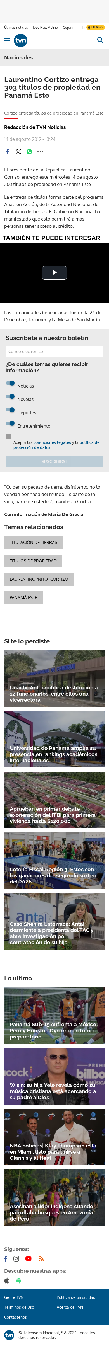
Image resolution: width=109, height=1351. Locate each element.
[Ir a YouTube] (29, 1258)
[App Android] (19, 1280)
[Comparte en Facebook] (7, 151)
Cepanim (69, 27)
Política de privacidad (76, 1297)
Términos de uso (19, 1307)
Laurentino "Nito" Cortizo (39, 579)
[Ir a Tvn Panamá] (52, 40)
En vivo (97, 27)
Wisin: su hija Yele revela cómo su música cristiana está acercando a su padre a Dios (53, 1091)
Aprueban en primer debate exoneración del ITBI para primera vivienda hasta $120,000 (53, 815)
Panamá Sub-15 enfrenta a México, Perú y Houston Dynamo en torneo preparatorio (54, 1030)
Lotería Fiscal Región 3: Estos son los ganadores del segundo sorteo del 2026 (53, 875)
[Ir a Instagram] (17, 1258)
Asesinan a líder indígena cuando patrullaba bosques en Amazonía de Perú (51, 1212)
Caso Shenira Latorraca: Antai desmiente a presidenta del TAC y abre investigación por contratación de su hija (51, 933)
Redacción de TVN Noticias (35, 127)
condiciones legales (52, 442)
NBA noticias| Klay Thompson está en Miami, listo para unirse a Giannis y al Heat (53, 1151)
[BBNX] (9, 1335)
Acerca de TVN (70, 1307)
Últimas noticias (16, 27)
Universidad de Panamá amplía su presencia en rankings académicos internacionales (53, 754)
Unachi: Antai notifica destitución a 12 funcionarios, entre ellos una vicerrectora (54, 693)
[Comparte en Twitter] (18, 151)
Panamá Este (23, 597)
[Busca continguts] (100, 40)
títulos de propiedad (33, 560)
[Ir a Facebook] (6, 1258)
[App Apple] (7, 1280)
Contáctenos (15, 1317)
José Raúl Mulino (45, 27)
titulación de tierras (33, 542)
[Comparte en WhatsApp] (29, 151)
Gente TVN (13, 1297)
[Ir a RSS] (42, 1258)
